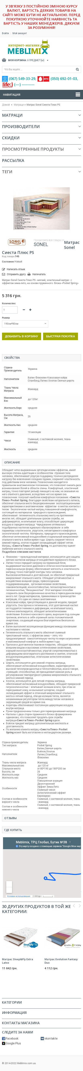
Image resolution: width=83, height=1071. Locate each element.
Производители (21, 126)
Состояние (8, 261)
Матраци (19, 104)
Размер (6, 317)
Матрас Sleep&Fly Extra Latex (17, 960)
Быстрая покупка (60, 336)
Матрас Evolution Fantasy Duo (61, 960)
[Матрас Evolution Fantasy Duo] (63, 937)
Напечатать (39, 274)
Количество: (9, 303)
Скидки (11, 137)
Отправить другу (16, 274)
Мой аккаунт (19, 33)
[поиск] (77, 69)
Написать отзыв (15, 269)
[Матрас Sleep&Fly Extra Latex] (20, 937)
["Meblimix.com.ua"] (37, 47)
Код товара (8, 256)
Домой (6, 104)
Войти (5, 33)
